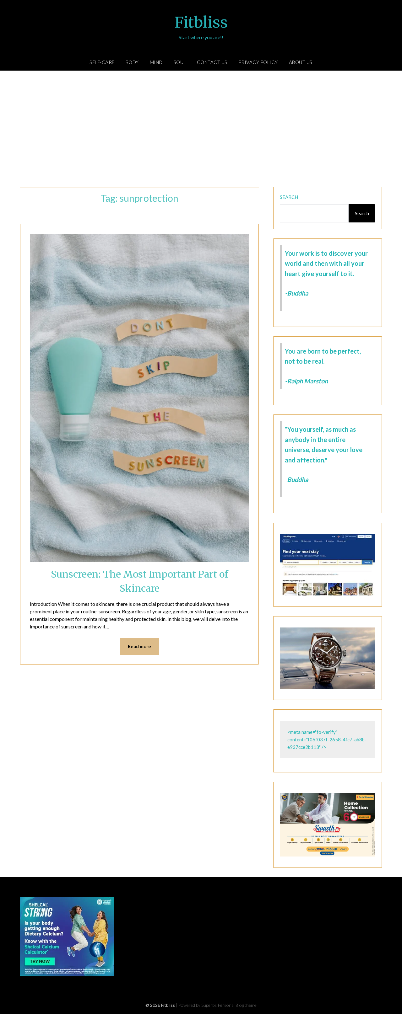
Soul (180, 62)
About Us (300, 62)
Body (132, 62)
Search (289, 197)
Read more (139, 646)
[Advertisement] (201, 130)
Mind (156, 62)
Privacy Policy (258, 62)
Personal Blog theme (237, 1005)
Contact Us (212, 62)
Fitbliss (201, 22)
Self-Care (102, 62)
